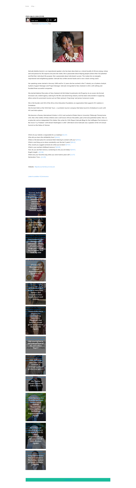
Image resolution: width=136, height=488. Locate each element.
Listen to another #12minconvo (38, 176)
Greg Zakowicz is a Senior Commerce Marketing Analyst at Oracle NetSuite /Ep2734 (35, 454)
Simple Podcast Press (43, 23)
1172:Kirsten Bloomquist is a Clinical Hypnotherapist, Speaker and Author (35, 263)
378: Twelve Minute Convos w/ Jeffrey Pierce (36, 378)
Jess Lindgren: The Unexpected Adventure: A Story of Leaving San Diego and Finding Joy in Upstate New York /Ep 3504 (36, 238)
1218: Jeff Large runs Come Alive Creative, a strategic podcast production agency (35, 358)
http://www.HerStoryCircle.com (45, 167)
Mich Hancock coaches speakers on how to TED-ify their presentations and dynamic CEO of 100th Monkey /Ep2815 (35, 428)
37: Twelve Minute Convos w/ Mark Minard (35, 220)
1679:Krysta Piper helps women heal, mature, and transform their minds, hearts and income (35, 287)
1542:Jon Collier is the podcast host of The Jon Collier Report (35, 338)
